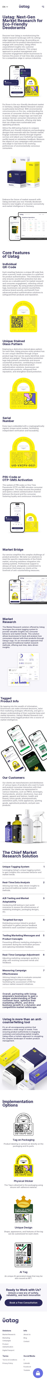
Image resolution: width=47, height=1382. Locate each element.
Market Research (9, 1334)
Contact (26, 1341)
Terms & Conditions (10, 1360)
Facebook (27, 1367)
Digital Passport (8, 1350)
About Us (27, 1334)
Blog (25, 1338)
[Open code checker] (38, 1373)
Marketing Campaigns (7, 1339)
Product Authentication (8, 1345)
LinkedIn (27, 1363)
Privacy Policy (8, 1363)
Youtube (27, 1370)
